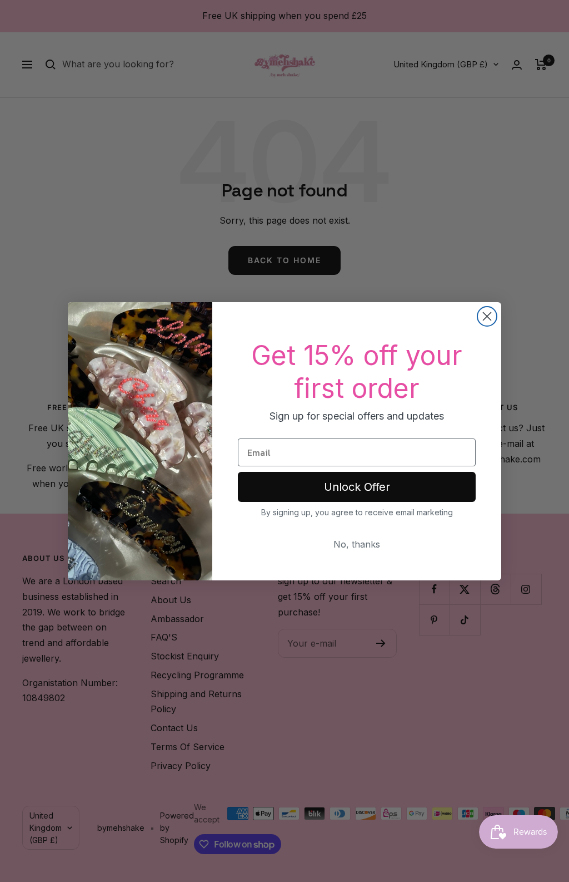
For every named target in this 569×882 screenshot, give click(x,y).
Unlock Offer (357, 487)
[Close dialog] (487, 316)
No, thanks (356, 544)
